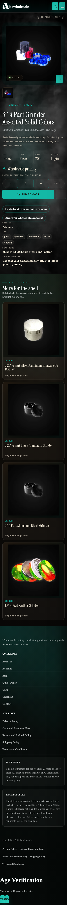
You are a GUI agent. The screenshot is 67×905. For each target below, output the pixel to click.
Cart (5, 689)
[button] (57, 157)
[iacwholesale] (32, 6)
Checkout (7, 696)
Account (7, 668)
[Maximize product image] (59, 79)
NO (7, 899)
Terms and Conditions (14, 749)
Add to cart (31, 194)
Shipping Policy (11, 742)
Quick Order (9, 682)
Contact (6, 703)
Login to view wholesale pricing (26, 209)
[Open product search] (55, 6)
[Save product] (61, 194)
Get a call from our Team (16, 728)
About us (7, 661)
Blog (5, 675)
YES (2, 899)
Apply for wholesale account (24, 218)
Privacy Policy (10, 721)
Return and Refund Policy (16, 735)
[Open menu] (62, 6)
